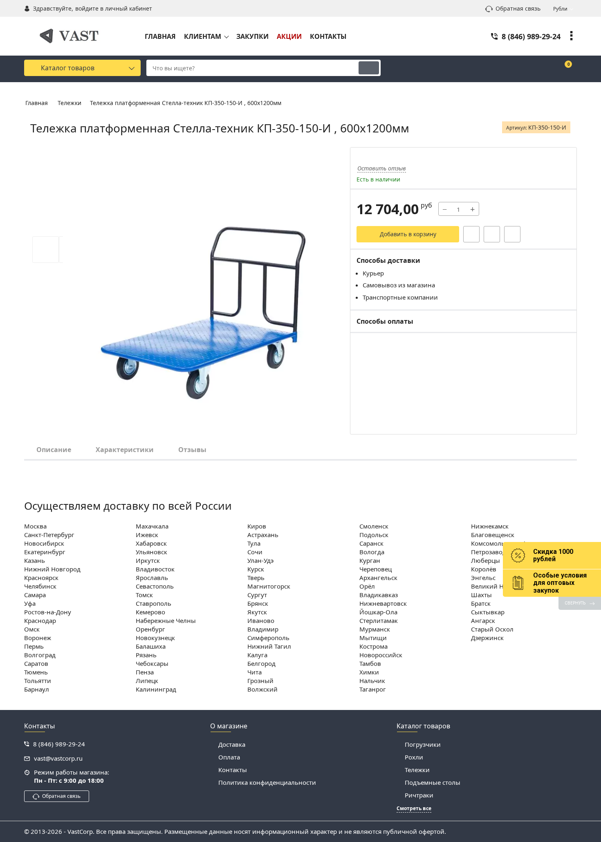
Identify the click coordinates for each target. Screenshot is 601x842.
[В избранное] (492, 234)
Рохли (414, 757)
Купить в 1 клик (471, 234)
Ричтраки (419, 795)
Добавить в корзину (408, 234)
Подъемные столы (432, 782)
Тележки (417, 770)
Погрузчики (423, 744)
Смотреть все (414, 808)
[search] (369, 67)
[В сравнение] (512, 234)
